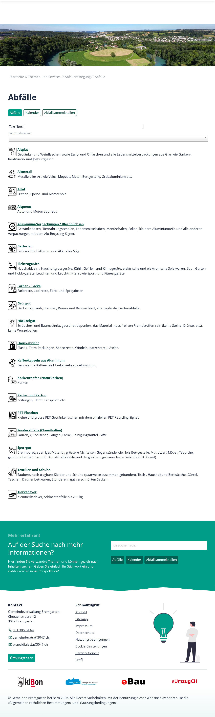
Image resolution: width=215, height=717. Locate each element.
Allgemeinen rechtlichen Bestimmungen (40, 703)
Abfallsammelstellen (59, 112)
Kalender (32, 112)
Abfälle (15, 112)
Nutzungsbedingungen (98, 703)
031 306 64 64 (23, 630)
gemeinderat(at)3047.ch (31, 637)
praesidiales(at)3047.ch (30, 644)
